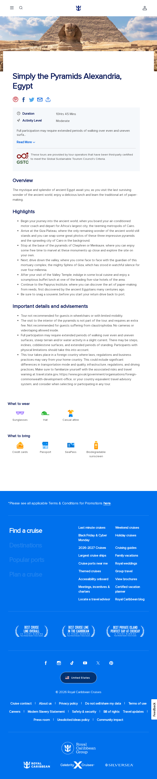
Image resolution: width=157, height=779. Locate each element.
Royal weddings (126, 563)
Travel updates (133, 712)
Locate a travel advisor (94, 599)
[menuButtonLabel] (12, 8)
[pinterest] (111, 663)
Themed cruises (89, 571)
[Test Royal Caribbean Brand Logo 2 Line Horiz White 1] (36, 765)
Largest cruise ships (92, 555)
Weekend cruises (127, 528)
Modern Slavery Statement (46, 712)
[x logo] (98, 663)
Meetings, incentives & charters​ (94, 589)
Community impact (110, 720)
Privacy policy (68, 703)
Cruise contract (21, 703)
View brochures (126, 579)
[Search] (21, 8)
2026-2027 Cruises (92, 548)
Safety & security (84, 712)
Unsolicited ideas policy (73, 720)
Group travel (123, 571)
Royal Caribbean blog (130, 599)
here (107, 503)
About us (45, 703)
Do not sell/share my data (103, 703)
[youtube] (85, 663)
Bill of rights (112, 712)
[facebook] (46, 663)
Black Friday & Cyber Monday (92, 537)
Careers (14, 712)
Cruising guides (126, 548)
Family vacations (126, 555)
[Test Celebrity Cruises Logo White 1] (77, 765)
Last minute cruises (91, 528)
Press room (42, 720)
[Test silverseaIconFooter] (119, 765)
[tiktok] (72, 663)
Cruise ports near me (93, 563)
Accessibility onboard (93, 579)
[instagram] (59, 663)
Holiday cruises (125, 535)
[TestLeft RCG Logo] (79, 748)
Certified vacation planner (127, 589)
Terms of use (137, 703)
